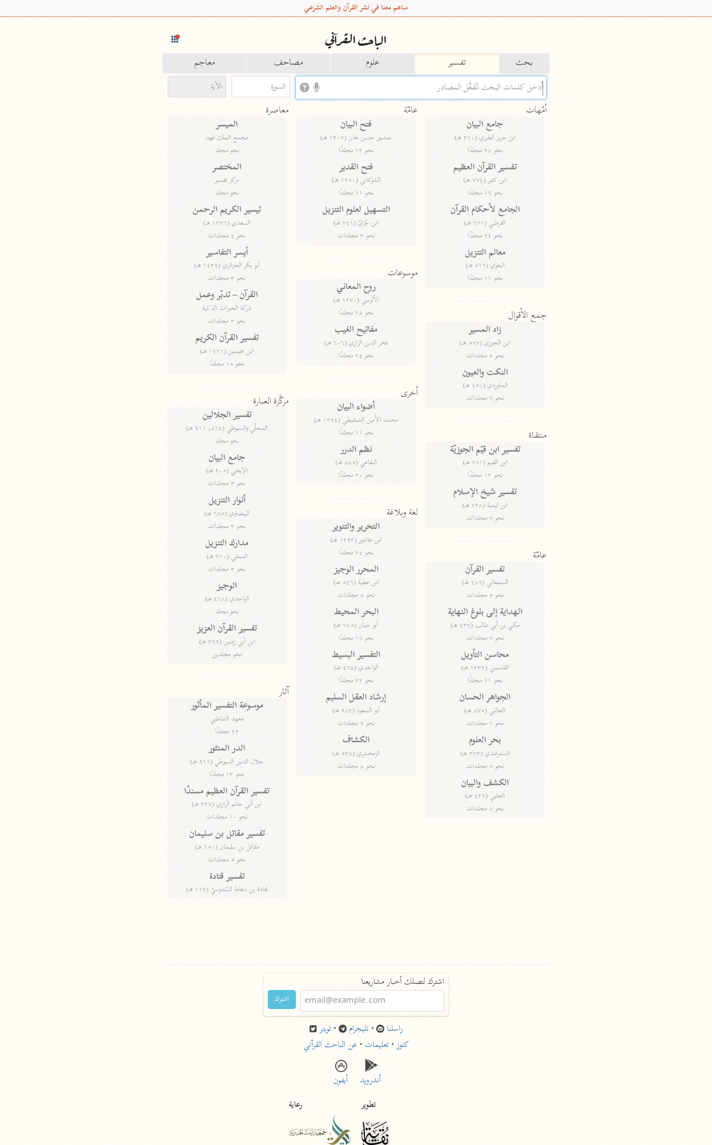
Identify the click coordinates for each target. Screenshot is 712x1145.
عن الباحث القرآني (330, 1045)
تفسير (457, 63)
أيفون (340, 1075)
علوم (372, 63)
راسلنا (395, 1029)
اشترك (282, 999)
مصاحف (288, 63)
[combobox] (421, 87)
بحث (524, 63)
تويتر (325, 1029)
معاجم (204, 63)
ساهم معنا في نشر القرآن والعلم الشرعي (356, 8)
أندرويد (371, 1075)
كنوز (402, 1045)
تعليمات (377, 1045)
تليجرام (359, 1029)
